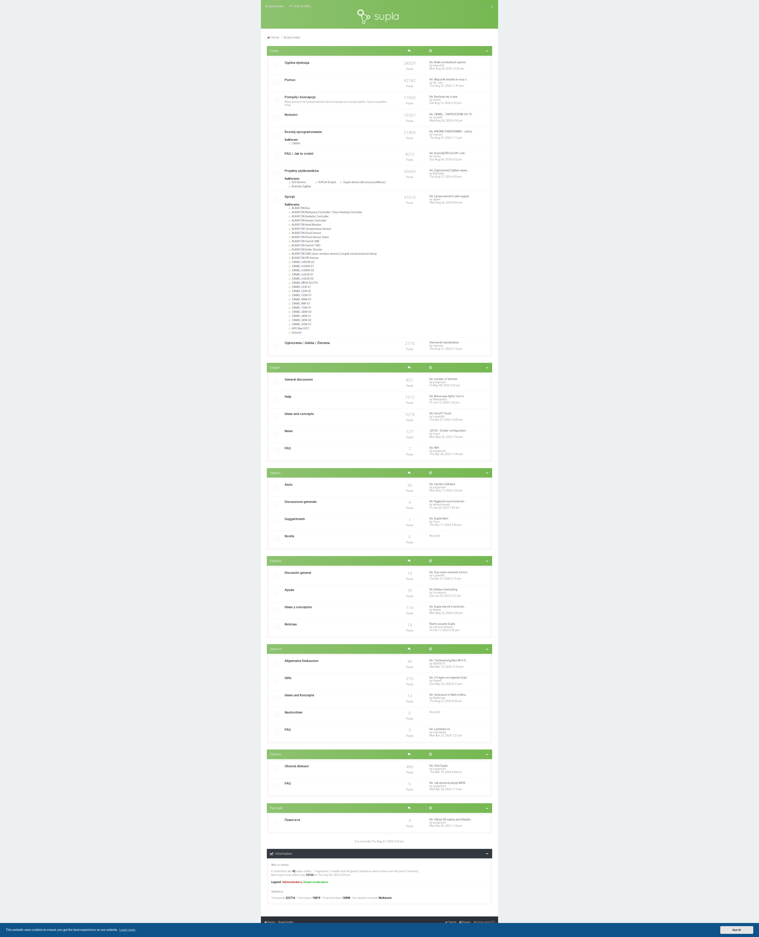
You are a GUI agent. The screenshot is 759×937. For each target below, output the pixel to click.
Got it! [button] (737, 929)
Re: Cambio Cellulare (442, 484)
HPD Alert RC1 (300, 328)
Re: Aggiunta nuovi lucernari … (448, 501)
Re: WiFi (434, 447)
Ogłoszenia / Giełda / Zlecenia (307, 343)
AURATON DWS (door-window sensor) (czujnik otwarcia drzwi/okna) (334, 253)
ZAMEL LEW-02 (301, 291)
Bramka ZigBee (301, 186)
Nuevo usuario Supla (442, 623)
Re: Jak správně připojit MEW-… (449, 782)
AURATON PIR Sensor (305, 257)
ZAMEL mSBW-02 (302, 270)
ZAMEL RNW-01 (301, 299)
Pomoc (290, 80)
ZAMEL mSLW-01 (302, 274)
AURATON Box (300, 208)
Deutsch (276, 649)
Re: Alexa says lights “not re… (447, 396)
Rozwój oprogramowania (303, 132)
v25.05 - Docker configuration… (449, 430)
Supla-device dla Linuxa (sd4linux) (364, 182)
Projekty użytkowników (302, 171)
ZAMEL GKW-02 (301, 320)
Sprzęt (290, 197)
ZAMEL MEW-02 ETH (304, 282)
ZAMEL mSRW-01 (302, 266)
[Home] (379, 17)
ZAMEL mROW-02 (302, 262)
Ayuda (289, 590)
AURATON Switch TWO (305, 245)
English (275, 368)
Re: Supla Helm (439, 518)
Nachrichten (293, 712)
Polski (274, 51)
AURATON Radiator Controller (310, 216)
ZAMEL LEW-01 (301, 286)
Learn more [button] (127, 929)
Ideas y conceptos (298, 607)
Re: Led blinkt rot (440, 729)
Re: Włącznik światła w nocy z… (449, 79)
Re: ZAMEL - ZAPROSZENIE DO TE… (452, 114)
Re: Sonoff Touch (440, 413)
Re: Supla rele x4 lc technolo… (448, 606)
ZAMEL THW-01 (301, 307)
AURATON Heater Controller (309, 220)
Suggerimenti (295, 519)
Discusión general (298, 573)
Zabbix (295, 143)
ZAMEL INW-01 (300, 303)
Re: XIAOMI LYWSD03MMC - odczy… (452, 131)
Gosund (296, 332)
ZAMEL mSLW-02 (302, 278)
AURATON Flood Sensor (306, 233)
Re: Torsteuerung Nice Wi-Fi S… (449, 660)
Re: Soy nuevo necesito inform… (449, 572)
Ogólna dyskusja (297, 63)
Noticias (291, 624)
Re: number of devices (443, 379)
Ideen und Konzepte (299, 695)
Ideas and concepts (299, 414)
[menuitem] (300, 6)
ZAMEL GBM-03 (301, 311)
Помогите (292, 820)
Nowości (291, 115)
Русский (276, 808)
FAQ (288, 448)
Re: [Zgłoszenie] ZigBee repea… (449, 170)
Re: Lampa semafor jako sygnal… (450, 196)
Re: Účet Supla (438, 765)
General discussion (299, 379)
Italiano (275, 473)
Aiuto (289, 484)
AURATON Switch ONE (305, 241)
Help (288, 397)
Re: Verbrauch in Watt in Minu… (449, 694)
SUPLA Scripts (327, 182)
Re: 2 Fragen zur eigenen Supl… (449, 677)
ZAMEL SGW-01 (301, 324)
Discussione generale (300, 502)
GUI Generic (298, 182)
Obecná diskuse (297, 766)
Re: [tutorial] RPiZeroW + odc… (448, 153)
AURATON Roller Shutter (306, 249)
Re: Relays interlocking (443, 589)
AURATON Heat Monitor (306, 224)
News (289, 431)
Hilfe (288, 678)
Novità (289, 536)
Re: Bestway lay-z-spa (443, 96)
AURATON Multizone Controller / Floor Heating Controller (326, 212)
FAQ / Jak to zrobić (299, 154)
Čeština (275, 754)
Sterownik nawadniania (444, 342)
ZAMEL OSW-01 (301, 295)
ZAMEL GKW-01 (301, 316)
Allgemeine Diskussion (301, 661)
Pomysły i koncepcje (300, 97)
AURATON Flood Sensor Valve (310, 237)
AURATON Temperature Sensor (311, 228)
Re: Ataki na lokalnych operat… (448, 62)
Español (275, 561)
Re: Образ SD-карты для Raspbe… (451, 819)
